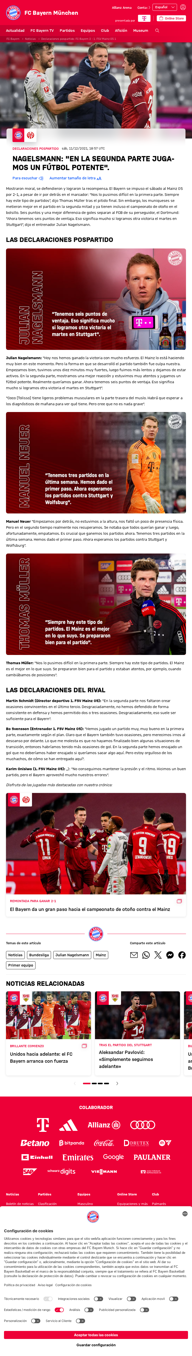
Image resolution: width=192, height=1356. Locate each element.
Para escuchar (25, 178)
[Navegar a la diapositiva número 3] (100, 1083)
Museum (140, 31)
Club (105, 31)
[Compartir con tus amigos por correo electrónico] (134, 955)
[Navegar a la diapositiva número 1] (86, 1083)
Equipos (88, 31)
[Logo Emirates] (77, 1157)
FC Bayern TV (42, 31)
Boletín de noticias (20, 1203)
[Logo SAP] (30, 1171)
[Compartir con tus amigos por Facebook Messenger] (170, 955)
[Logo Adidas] (68, 1125)
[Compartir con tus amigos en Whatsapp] (146, 955)
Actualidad (15, 31)
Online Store (127, 1194)
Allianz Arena (122, 7)
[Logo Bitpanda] (71, 1143)
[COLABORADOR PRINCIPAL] (144, 18)
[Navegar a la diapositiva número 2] (94, 1083)
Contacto (145, 7)
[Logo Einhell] (37, 1157)
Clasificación (47, 1203)
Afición (121, 31)
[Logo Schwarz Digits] (61, 1172)
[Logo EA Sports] (165, 1143)
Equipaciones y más (132, 1203)
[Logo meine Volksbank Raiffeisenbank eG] (150, 1172)
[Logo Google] (113, 1157)
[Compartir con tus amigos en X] (158, 955)
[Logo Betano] (34, 1143)
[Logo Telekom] (43, 1125)
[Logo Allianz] (104, 1125)
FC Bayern (13, 38)
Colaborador (96, 1107)
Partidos (67, 31)
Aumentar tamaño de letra (73, 178)
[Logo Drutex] (136, 1143)
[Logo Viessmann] (104, 1172)
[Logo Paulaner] (152, 1157)
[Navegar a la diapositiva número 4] (106, 1083)
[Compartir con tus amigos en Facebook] (182, 955)
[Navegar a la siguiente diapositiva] (149, 7)
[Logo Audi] (142, 1125)
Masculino (85, 1203)
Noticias (30, 38)
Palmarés (159, 1203)
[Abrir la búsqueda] (157, 31)
